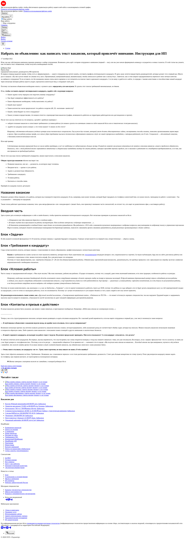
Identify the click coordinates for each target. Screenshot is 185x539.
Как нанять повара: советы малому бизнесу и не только (25, 384)
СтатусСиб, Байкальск (36, 420)
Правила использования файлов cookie (37, 11)
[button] (3, 37)
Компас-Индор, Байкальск (35, 408)
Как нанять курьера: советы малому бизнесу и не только (25, 391)
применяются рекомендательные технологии (43, 523)
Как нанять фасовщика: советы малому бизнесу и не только (27, 395)
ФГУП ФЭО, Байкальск (35, 413)
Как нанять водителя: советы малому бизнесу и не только (26, 387)
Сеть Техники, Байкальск (43, 406)
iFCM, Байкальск (26, 415)
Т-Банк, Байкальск (37, 418)
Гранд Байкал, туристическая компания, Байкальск (56, 411)
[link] (4, 32)
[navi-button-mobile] (3, 44)
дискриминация (90, 255)
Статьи (7, 48)
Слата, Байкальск (39, 404)
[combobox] (10, 533)
